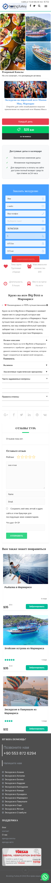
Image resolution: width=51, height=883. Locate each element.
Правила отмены (10, 396)
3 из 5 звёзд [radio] (26, 457)
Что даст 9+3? (13, 522)
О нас (4, 834)
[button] (45, 877)
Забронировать (36, 606)
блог (4, 827)
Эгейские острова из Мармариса (24, 648)
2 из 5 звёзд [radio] (22, 457)
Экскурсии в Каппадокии (16, 786)
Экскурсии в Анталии (15, 775)
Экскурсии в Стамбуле (15, 812)
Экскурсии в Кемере (14, 790)
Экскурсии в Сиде (13, 805)
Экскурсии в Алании (14, 772)
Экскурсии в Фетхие (14, 808)
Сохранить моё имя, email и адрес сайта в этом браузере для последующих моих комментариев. (24, 512)
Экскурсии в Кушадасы (16, 794)
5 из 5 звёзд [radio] (33, 457)
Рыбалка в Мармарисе (18, 587)
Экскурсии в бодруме (15, 783)
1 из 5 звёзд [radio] (18, 457)
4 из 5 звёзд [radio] (30, 457)
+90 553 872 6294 (20, 753)
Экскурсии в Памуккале (16, 801)
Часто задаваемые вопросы (16, 378)
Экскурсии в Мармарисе (16, 797)
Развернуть (9, 358)
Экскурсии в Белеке (14, 779)
